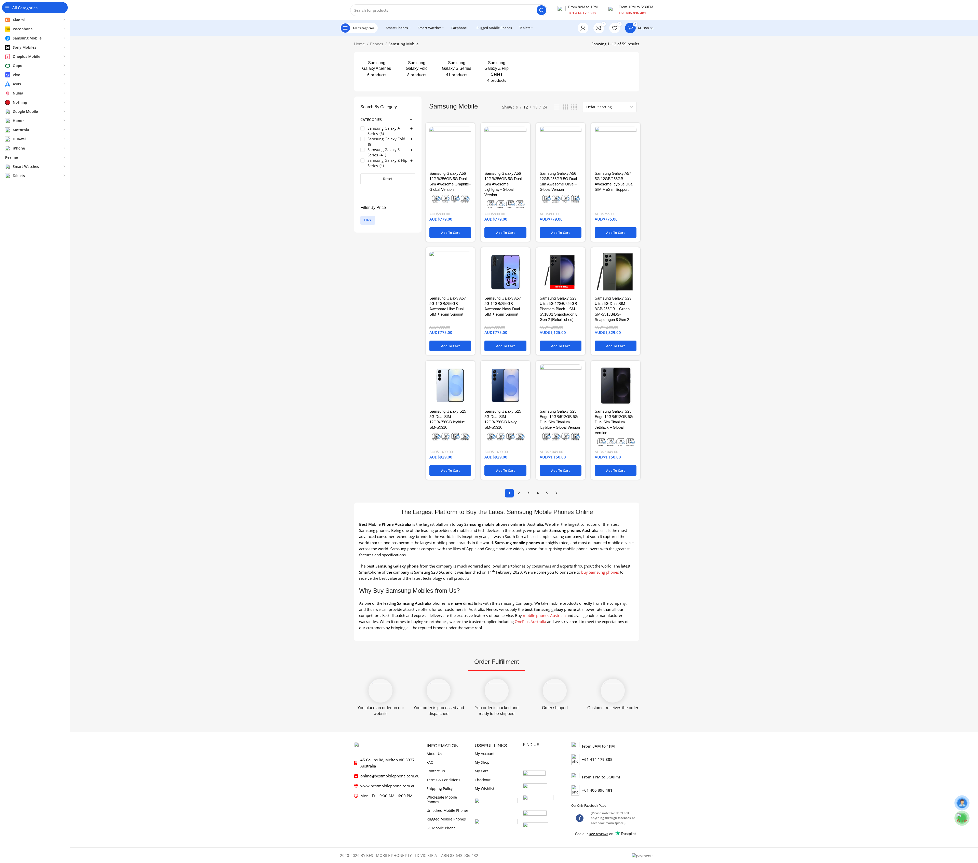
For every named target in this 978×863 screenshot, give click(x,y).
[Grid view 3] (565, 107)
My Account (485, 753)
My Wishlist (484, 788)
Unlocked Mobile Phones (448, 810)
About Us (434, 753)
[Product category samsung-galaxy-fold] (416, 69)
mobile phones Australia (544, 615)
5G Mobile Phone (441, 828)
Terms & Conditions (443, 779)
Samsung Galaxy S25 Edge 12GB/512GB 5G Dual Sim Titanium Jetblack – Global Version (614, 422)
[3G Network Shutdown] (450, 198)
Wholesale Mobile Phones (442, 799)
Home (360, 43)
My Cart (481, 770)
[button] (450, 232)
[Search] (541, 10)
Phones (377, 43)
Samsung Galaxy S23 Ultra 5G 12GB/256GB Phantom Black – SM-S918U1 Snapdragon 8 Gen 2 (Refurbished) (558, 309)
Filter (367, 220)
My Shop (482, 762)
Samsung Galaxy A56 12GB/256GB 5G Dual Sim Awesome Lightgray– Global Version (503, 184)
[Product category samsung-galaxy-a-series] (376, 69)
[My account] (583, 28)
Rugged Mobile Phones (446, 819)
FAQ (430, 762)
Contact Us (436, 770)
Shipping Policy (440, 788)
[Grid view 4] (574, 107)
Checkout (483, 779)
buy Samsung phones (600, 572)
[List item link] (605, 759)
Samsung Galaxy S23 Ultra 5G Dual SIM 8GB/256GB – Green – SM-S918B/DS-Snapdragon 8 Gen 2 (614, 309)
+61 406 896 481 (632, 12)
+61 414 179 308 (582, 12)
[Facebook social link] (579, 818)
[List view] (556, 107)
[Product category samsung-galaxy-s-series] (456, 69)
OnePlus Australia (530, 621)
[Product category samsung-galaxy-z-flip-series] (496, 72)
